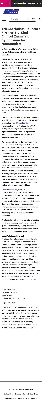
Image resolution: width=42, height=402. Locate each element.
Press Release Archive (24, 389)
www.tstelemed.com (27, 279)
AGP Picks (5, 3)
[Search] (28, 19)
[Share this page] (39, 19)
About (11, 389)
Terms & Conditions (30, 394)
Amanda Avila (22, 123)
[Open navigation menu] (4, 19)
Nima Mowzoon (8, 190)
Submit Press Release (12, 394)
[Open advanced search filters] (33, 19)
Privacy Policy (31, 398)
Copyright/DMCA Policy (14, 398)
